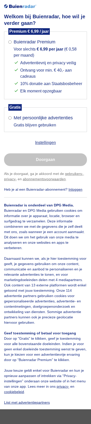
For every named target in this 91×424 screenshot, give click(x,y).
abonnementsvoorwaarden (44, 179)
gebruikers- (74, 174)
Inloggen (75, 189)
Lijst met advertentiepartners (27, 402)
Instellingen (45, 142)
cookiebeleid (14, 392)
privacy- (10, 179)
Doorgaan (45, 159)
